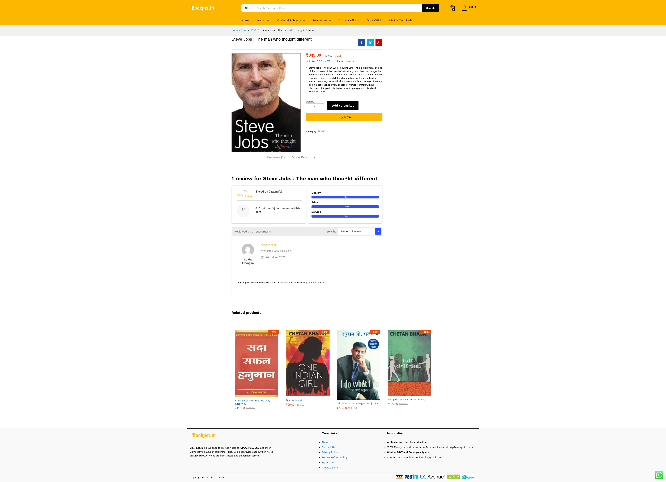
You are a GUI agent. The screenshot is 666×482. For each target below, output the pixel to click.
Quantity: (310, 102)
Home (245, 20)
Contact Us (328, 447)
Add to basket (343, 105)
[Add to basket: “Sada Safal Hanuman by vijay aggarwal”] (253, 395)
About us (327, 442)
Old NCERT (374, 20)
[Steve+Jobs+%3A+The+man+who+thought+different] (370, 42)
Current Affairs (349, 20)
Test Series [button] (320, 20)
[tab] (277, 159)
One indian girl (295, 400)
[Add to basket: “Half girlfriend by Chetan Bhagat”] (405, 394)
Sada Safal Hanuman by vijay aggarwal (252, 402)
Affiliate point (330, 467)
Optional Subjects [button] (289, 20)
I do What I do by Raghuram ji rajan (358, 403)
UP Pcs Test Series (401, 20)
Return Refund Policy (334, 457)
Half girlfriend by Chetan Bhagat (407, 399)
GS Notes (263, 20)
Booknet (323, 61)
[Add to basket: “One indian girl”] (304, 394)
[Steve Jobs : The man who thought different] (361, 42)
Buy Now (344, 117)
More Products (303, 157)
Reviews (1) (276, 157)
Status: (340, 61)
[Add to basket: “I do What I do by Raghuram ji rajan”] (355, 398)
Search (430, 8)
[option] (257, 372)
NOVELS (323, 131)
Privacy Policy (330, 452)
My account (329, 462)
